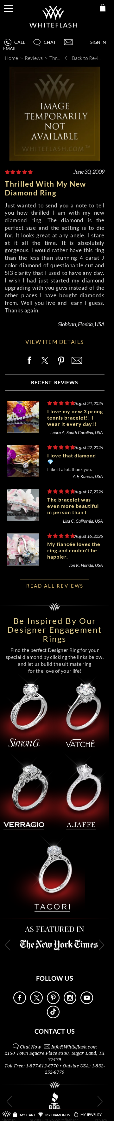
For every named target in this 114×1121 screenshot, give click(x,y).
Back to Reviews (89, 58)
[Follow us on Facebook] (19, 1002)
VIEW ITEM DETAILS (54, 342)
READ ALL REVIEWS (55, 586)
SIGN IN (98, 42)
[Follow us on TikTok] (53, 1016)
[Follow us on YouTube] (86, 1002)
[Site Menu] (9, 7)
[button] (44, 45)
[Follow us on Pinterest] (53, 1002)
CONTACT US (55, 1031)
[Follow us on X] (36, 1002)
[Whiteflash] (53, 17)
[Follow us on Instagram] (70, 1002)
